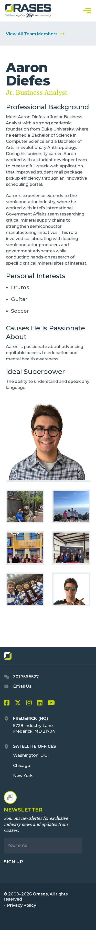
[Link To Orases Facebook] (6, 703)
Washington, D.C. (30, 755)
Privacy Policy (21, 905)
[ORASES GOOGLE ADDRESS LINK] (6, 719)
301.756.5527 (25, 676)
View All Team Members (32, 33)
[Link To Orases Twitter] (18, 703)
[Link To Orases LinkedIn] (39, 703)
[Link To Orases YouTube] (51, 703)
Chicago (21, 765)
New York (23, 775)
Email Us (21, 686)
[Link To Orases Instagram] (29, 703)
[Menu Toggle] (87, 11)
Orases (40, 894)
